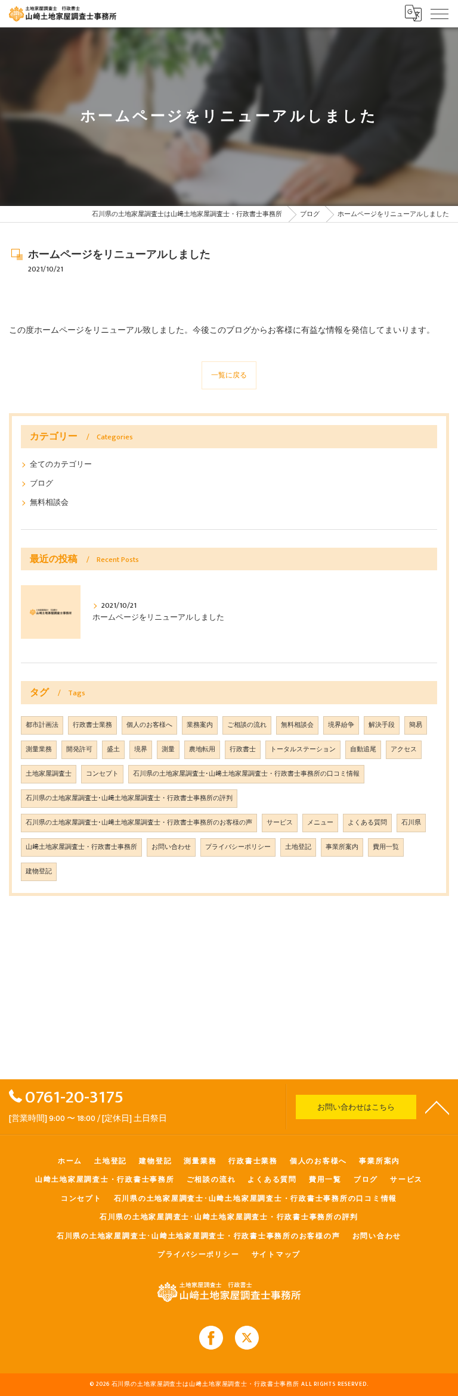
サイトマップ (276, 1254)
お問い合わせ (171, 847)
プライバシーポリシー (238, 847)
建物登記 (39, 871)
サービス (280, 822)
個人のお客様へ (149, 725)
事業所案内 (342, 847)
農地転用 (202, 749)
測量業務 (39, 749)
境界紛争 (341, 725)
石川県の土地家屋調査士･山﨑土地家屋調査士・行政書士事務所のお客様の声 (139, 822)
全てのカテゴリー (61, 464)
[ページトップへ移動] (437, 1107)
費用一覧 (386, 847)
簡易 (415, 725)
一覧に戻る (229, 375)
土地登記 (298, 847)
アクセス (404, 749)
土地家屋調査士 (49, 774)
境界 (140, 749)
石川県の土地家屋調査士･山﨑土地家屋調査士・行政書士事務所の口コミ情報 (246, 774)
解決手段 (382, 725)
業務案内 (200, 725)
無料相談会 (49, 502)
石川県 (411, 822)
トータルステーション (303, 749)
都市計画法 (42, 725)
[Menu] (439, 13)
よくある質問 (367, 822)
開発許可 (79, 749)
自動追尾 (363, 749)
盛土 (113, 749)
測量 (168, 749)
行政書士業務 (92, 725)
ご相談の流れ (247, 725)
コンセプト (102, 774)
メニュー (320, 822)
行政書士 (243, 749)
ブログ (41, 483)
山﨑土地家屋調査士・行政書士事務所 (81, 847)
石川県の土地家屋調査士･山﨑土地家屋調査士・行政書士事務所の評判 (129, 798)
